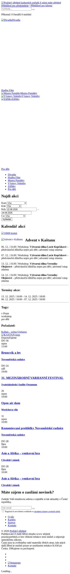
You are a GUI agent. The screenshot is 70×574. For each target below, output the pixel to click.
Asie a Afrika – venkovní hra (20, 453)
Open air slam (10, 403)
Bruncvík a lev (11, 352)
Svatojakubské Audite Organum (19, 384)
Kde (3, 206)
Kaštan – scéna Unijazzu (14, 331)
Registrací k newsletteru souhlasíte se (32, 511)
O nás (11, 516)
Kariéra (11, 519)
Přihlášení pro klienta (41, 5)
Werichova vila (9, 409)
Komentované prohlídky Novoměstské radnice (32, 428)
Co (2, 216)
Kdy (3, 209)
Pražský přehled (18, 531)
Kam (3, 203)
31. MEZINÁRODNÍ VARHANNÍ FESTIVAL (32, 378)
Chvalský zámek (10, 460)
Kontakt (12, 525)
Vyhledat (7, 219)
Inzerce (11, 522)
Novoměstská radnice (13, 359)
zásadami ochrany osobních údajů (47, 511)
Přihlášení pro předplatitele (15, 5)
